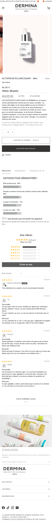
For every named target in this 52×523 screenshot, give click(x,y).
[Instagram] (12, 505)
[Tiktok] (8, 505)
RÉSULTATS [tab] (6, 171)
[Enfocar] (8, 69)
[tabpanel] (26, 201)
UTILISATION (35, 96)
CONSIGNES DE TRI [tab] (36, 171)
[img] (7, 280)
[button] (15, 247)
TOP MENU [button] (6, 489)
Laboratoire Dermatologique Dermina (21, 515)
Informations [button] (8, 496)
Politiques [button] (7, 482)
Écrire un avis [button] (26, 265)
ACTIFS (21, 96)
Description (7, 96)
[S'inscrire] (48, 461)
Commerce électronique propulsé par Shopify (24, 519)
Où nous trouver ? (19, 517)
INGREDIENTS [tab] (20, 171)
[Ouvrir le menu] (5, 8)
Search (5, 517)
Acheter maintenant (26, 148)
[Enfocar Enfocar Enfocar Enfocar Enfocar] (26, 44)
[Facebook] (3, 505)
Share (8, 155)
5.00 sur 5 (32, 240)
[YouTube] (17, 505)
